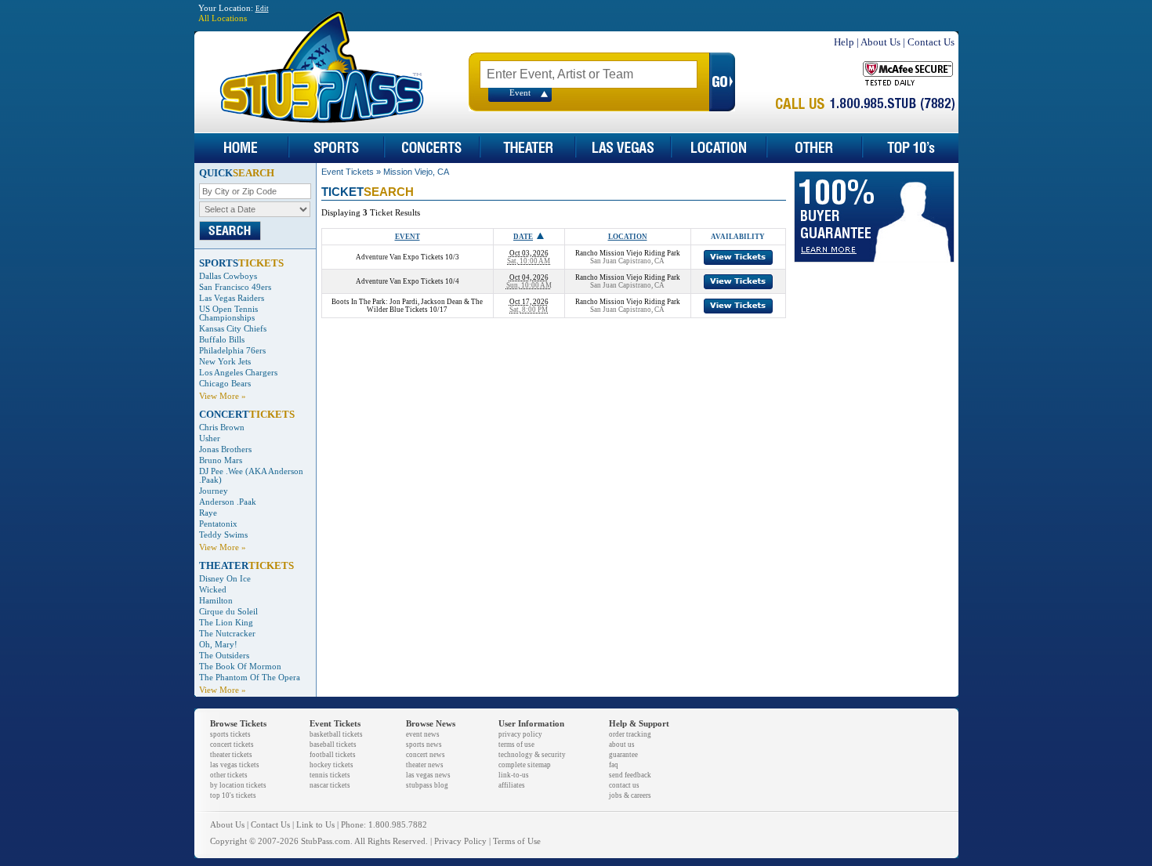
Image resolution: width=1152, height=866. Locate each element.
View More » (222, 396)
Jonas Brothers (225, 449)
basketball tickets (336, 734)
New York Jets (225, 361)
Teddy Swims (223, 535)
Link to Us (315, 825)
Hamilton (216, 600)
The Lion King (226, 622)
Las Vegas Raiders (231, 298)
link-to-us (513, 775)
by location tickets (238, 785)
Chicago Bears (225, 383)
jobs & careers (630, 795)
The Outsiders (224, 655)
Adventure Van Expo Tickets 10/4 (407, 281)
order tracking (630, 734)
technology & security (532, 755)
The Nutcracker (227, 633)
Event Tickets (347, 171)
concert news (425, 755)
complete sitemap (524, 765)
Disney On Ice (225, 578)
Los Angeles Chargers (238, 372)
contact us (624, 785)
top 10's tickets (233, 795)
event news (423, 734)
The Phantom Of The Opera (249, 677)
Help (844, 42)
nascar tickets (330, 785)
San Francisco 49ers (235, 287)
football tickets (333, 755)
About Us (880, 42)
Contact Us (931, 42)
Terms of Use (517, 841)
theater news (425, 765)
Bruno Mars (220, 460)
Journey (213, 491)
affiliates (511, 785)
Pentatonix (218, 524)
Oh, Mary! (218, 644)
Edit (262, 9)
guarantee (623, 755)
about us (622, 744)
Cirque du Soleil (228, 611)
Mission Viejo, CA (416, 171)
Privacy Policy (460, 841)
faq (613, 765)
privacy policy (520, 734)
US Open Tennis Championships (228, 313)
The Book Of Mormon (240, 666)
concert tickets (232, 744)
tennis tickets (330, 775)
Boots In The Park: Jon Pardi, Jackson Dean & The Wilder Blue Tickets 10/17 (407, 305)
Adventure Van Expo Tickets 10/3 (407, 257)
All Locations (222, 18)
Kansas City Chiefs (232, 328)
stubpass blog (427, 785)
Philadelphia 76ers (232, 350)
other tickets (229, 775)
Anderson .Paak (227, 502)
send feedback (630, 775)
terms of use (516, 744)
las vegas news (428, 775)
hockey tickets (331, 765)
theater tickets (231, 755)
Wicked (212, 589)
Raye (208, 513)
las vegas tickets (234, 765)
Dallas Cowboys (228, 276)
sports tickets (230, 734)
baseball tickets (333, 744)
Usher (209, 438)
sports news (424, 744)
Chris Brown (222, 427)
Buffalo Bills (222, 339)
